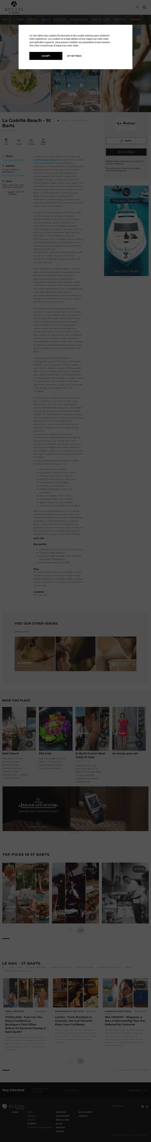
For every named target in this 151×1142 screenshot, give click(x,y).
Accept (46, 56)
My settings (74, 56)
